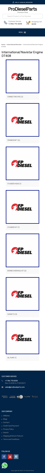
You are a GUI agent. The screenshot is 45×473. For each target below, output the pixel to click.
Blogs (5, 419)
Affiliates (6, 416)
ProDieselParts (22, 9)
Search (6, 433)
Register (29, 2)
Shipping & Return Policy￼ (13, 436)
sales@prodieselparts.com (15, 387)
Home (3, 44)
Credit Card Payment (11, 426)
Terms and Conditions (11, 439)
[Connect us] (4, 456)
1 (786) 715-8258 (14, 24)
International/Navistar (14, 44)
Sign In (22, 2)
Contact (6, 422)
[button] (21, 32)
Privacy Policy (8, 429)
